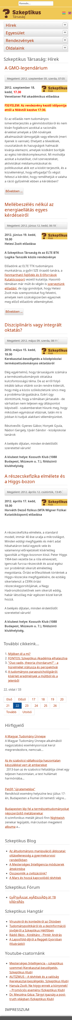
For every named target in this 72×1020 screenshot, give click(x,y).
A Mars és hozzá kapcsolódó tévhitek (35, 878)
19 (52, 699)
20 (62, 699)
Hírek (11, 25)
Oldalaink (15, 48)
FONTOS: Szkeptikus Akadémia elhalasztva (37, 658)
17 (33, 699)
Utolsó (27, 712)
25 (45, 706)
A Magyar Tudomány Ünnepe (25, 736)
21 (8, 706)
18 (43, 699)
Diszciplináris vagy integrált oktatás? (33, 327)
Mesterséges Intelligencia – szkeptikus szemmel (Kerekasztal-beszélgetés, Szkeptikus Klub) (36, 967)
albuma (10, 827)
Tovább (11, 712)
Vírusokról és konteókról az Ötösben (35, 921)
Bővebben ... (14, 191)
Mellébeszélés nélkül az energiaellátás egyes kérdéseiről (29, 209)
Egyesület (15, 33)
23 (26, 706)
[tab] (65, 25)
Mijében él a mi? (19, 654)
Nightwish (57, 818)
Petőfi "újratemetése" (20, 789)
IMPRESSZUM (17, 1009)
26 (55, 706)
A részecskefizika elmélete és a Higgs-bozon (35, 478)
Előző (22, 699)
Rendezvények (20, 40)
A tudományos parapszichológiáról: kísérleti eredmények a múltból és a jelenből (33, 676)
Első (9, 699)
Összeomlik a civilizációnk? (28, 873)
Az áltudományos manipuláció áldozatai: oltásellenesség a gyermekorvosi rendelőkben (37, 855)
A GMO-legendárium (26, 68)
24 (36, 706)
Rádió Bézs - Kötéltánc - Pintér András (35, 935)
